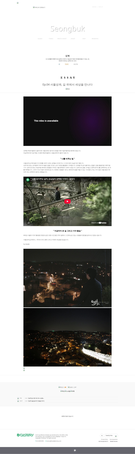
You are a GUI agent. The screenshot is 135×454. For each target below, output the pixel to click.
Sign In (94, 7)
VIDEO (51, 38)
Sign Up (100, 7)
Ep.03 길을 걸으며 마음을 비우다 (36, 401)
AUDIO (40, 38)
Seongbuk (67, 28)
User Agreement (114, 439)
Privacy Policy (104, 439)
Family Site (109, 435)
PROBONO (95, 38)
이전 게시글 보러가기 (103, 441)
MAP (84, 38)
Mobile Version (114, 441)
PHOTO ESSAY (62, 38)
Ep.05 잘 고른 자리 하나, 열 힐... (36, 398)
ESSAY (73, 38)
